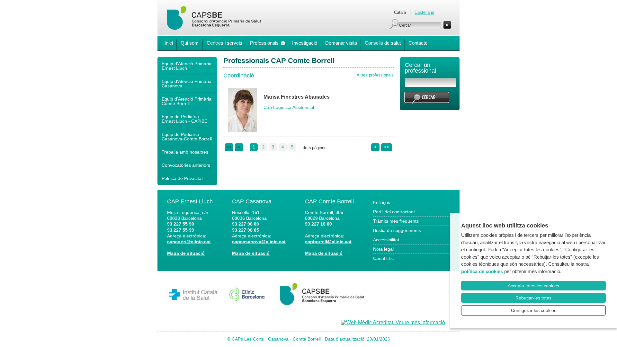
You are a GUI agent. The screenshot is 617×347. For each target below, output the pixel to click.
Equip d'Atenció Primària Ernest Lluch (186, 66)
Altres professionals (375, 75)
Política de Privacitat (182, 178)
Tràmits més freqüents (396, 221)
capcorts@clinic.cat (189, 241)
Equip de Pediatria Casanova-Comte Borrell (187, 136)
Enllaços (381, 202)
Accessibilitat (386, 239)
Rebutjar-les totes (533, 297)
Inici (169, 43)
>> (386, 147)
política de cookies (482, 271)
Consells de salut (383, 43)
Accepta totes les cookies (533, 285)
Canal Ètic (383, 258)
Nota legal (383, 249)
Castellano (424, 12)
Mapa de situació (186, 253)
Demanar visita (341, 43)
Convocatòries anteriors (186, 165)
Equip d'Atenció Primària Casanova (186, 83)
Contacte (417, 43)
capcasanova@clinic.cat (259, 241)
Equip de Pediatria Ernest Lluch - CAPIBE (184, 119)
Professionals (264, 43)
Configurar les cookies (533, 310)
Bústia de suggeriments (397, 230)
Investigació (304, 43)
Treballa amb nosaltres (185, 152)
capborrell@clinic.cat (328, 241)
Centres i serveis (224, 43)
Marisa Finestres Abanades (297, 97)
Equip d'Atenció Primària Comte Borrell (186, 101)
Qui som (190, 43)
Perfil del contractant (394, 211)
